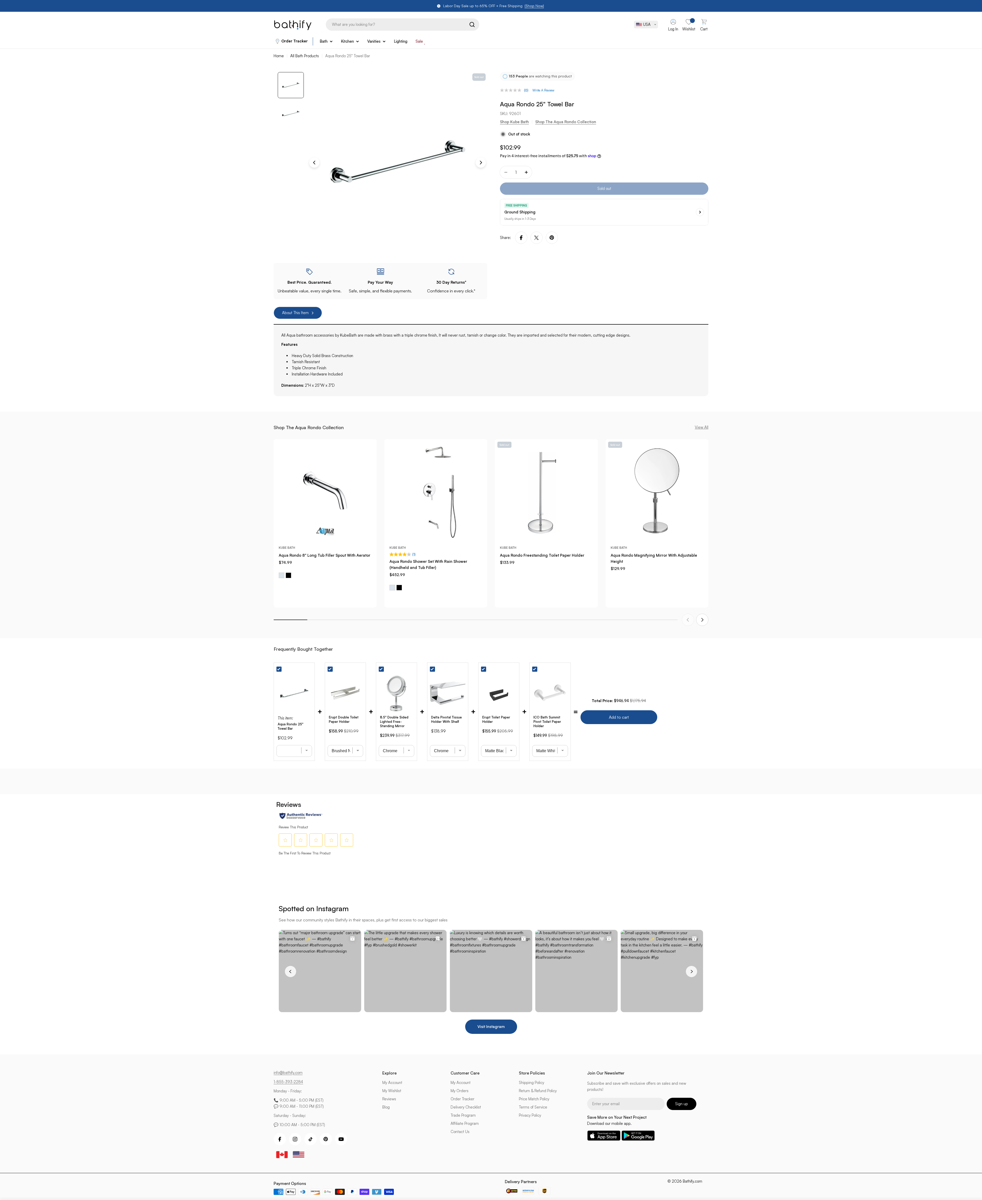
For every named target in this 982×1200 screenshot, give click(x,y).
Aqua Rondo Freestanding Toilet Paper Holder (542, 555)
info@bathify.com (288, 1072)
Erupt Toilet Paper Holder (496, 719)
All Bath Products (304, 55)
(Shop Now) (534, 6)
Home (279, 55)
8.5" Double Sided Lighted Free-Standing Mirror (394, 721)
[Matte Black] (288, 575)
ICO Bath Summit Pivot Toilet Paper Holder (547, 721)
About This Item (295, 312)
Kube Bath (287, 548)
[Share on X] (536, 238)
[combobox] (402, 24)
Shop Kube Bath (514, 121)
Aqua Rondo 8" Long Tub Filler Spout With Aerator (324, 555)
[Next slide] (702, 620)
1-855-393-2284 (288, 1081)
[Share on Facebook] (521, 238)
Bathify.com (692, 1181)
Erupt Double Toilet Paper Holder (344, 719)
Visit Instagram (491, 1026)
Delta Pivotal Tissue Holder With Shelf (446, 719)
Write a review (543, 90)
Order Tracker (294, 41)
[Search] (472, 24)
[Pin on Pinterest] (552, 238)
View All (701, 427)
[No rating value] (512, 90)
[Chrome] (281, 575)
